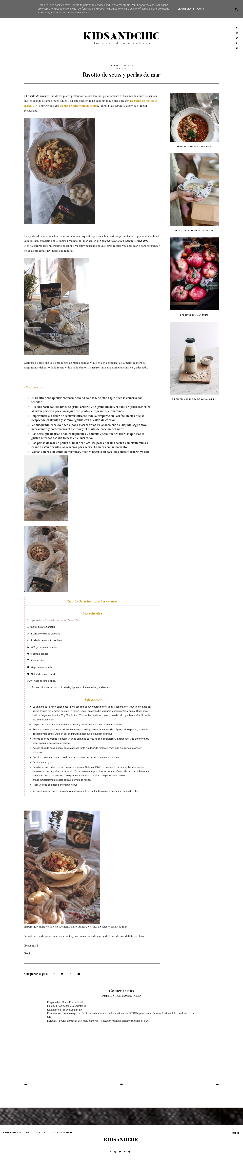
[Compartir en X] (62, 973)
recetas (128, 66)
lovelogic (65, 1132)
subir (236, 1132)
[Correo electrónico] (79, 973)
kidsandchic (121, 36)
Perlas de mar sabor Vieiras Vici (62, 620)
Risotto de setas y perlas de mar (121, 75)
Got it (201, 8)
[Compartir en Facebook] (54, 973)
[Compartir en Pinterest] (71, 973)
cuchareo (116, 66)
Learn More (186, 8)
